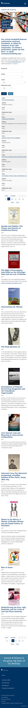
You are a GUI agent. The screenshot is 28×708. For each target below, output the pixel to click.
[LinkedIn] (5, 673)
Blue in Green (7, 567)
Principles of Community (8, 688)
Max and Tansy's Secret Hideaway (11, 138)
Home (3, 675)
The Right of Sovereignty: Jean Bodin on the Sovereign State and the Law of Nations (13, 272)
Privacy (3, 701)
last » (18, 202)
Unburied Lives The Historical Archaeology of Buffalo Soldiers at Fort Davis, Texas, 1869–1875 (14, 476)
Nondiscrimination (5, 699)
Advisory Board (5, 682)
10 (12, 199)
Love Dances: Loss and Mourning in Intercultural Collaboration (12, 435)
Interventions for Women (11, 307)
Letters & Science (8, 9)
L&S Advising (5, 685)
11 (16, 199)
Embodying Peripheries (8, 119)
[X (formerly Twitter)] (2, 673)
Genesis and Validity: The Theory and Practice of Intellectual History (12, 228)
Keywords (4, 68)
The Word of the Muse (8, 100)
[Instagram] (8, 673)
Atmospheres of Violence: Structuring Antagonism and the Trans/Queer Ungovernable (13, 390)
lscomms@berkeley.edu (11, 53)
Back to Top (24, 706)
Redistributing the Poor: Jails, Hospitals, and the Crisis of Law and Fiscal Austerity (13, 609)
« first (7, 196)
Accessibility (4, 697)
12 (20, 199)
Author (3, 74)
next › (13, 202)
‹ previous (13, 196)
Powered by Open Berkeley (7, 695)
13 (23, 199)
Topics (3, 79)
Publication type (6, 85)
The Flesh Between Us (10, 347)
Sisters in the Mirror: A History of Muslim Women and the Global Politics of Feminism (12, 522)
